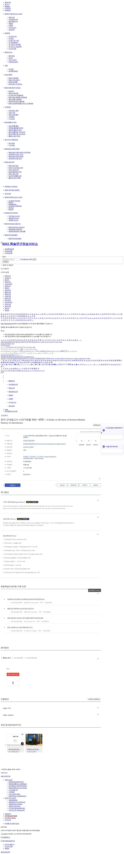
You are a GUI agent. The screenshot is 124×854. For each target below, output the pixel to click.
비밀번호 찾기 (13, 62)
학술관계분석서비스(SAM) (18, 788)
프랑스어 (8, 286)
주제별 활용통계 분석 (16, 128)
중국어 (7, 280)
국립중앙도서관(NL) (15, 804)
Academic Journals (14, 201)
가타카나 (8, 278)
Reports (11, 209)
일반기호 (8, 306)
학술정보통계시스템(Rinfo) (18, 784)
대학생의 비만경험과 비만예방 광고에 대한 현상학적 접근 (26, 599)
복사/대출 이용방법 (15, 99)
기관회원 (12, 792)
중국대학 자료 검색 (15, 158)
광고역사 (33, 456)
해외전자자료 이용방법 (16, 101)
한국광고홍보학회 (28, 440)
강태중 (51, 435)
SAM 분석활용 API (15, 176)
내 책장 (11, 38)
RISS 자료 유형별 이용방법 (18, 97)
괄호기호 (8, 292)
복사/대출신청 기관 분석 (17, 134)
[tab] (7, 658)
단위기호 (8, 304)
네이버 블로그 (9, 844)
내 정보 (11, 69)
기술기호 (8, 296)
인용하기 (13, 485)
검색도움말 (8, 251)
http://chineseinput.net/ (8, 323)
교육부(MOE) (13, 800)
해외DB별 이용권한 (15, 229)
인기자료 (12, 145)
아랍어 (7, 310)
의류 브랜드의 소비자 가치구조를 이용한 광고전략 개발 (25, 618)
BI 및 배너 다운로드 (15, 84)
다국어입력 (8, 253)
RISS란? (11, 91)
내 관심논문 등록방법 (16, 95)
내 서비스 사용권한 (15, 47)
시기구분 (40, 456)
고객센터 (8, 8)
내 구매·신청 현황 (15, 44)
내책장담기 (73, 485)
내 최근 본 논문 (14, 40)
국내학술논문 (13, 19)
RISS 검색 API (13, 166)
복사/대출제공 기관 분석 (17, 132)
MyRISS (7, 6)
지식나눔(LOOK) (14, 794)
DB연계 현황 (13, 82)
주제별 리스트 (13, 220)
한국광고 (26, 456)
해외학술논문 (13, 21)
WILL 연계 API (14, 170)
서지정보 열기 (99, 478)
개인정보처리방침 (11, 816)
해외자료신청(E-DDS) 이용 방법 (19, 152)
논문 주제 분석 (18, 658)
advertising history (28, 458)
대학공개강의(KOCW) (16, 782)
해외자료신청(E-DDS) (12, 149)
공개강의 (12, 29)
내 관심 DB (12, 49)
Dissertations (12, 204)
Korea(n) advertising (50, 456)
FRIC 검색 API (13, 174)
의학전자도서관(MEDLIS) (17, 796)
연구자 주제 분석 (32, 658)
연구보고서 (12, 27)
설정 (6, 65)
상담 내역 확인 (14, 115)
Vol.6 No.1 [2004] (28, 447)
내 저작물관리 (13, 42)
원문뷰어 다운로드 (11, 186)
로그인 (7, 4)
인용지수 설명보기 (94, 699)
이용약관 (8, 814)
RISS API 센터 (9, 162)
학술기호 (8, 294)
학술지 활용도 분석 (15, 130)
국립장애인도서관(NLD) (17, 802)
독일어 (7, 288)
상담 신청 (12, 113)
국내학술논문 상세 (11, 411)
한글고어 (8, 282)
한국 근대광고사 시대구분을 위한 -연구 (20, 627)
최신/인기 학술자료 (11, 140)
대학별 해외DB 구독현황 (17, 231)
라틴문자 (8, 300)
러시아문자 (8, 302)
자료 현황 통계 (14, 126)
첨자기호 (8, 298)
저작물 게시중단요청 (12, 823)
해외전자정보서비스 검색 (13, 197)
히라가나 (8, 276)
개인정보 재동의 (10, 818)
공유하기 (84, 485)
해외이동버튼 (5, 852)
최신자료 (12, 143)
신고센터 (12, 119)
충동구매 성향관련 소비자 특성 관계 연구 (20, 608)
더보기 (98, 500)
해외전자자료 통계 (11, 235)
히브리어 (8, 290)
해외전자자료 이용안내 (13, 224)
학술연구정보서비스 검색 (13, 14)
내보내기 (62, 485)
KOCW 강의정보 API (16, 168)
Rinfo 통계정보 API (15, 172)
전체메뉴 (8, 10)
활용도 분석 (7, 658)
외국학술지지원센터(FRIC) (18, 786)
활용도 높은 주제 (14, 136)
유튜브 (7, 848)
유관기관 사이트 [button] (10, 798)
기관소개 (8, 820)
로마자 (7, 308)
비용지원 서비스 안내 (16, 154)
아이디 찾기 (13, 60)
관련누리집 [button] (8, 780)
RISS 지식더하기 (14, 80)
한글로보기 (96, 425)
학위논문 (12, 17)
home (6, 409)
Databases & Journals (11, 213)
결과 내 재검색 (8, 265)
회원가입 (8, 2)
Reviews (11, 208)
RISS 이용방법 (13, 78)
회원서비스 (8, 52)
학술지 (11, 23)
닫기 (2, 372)
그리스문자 (8, 284)
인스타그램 (8, 846)
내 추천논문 (13, 36)
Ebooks (11, 202)
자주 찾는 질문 (14, 110)
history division (39, 458)
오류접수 (95, 485)
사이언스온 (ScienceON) (17, 810)
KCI (29, 474)
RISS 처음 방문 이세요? (13, 88)
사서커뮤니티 (13, 790)
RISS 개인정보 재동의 (12, 190)
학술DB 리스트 (14, 218)
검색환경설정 (13, 71)
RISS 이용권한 (13, 93)
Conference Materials (15, 206)
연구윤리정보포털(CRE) (17, 808)
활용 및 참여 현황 (15, 178)
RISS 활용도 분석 (10, 122)
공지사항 (8, 194)
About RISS (8, 74)
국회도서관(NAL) (15, 806)
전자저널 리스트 (14, 216)
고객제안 (12, 117)
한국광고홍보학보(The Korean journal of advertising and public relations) (44, 444)
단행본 (11, 25)
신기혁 (25, 435)
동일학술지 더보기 (94, 590)
